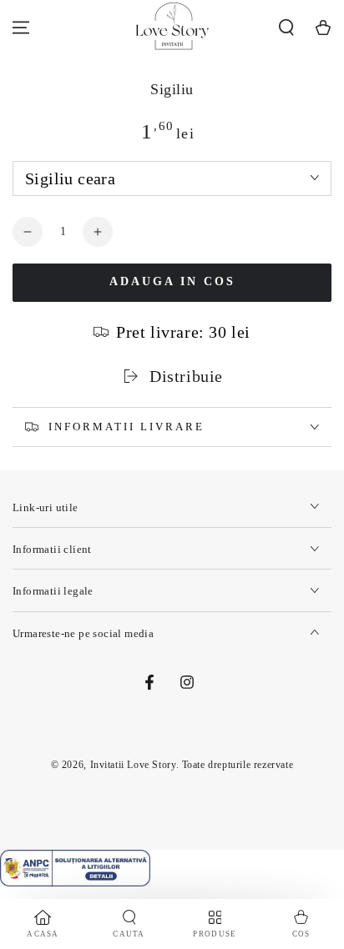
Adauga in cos (172, 281)
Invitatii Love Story (133, 765)
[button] (286, 27)
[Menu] (21, 27)
